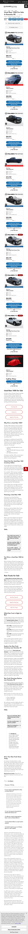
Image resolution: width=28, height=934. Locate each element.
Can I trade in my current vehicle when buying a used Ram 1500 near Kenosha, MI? (13, 537)
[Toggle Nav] (26, 6)
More (13, 58)
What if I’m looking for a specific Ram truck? (13, 726)
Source (6, 572)
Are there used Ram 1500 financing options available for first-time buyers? (13, 544)
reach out (10, 569)
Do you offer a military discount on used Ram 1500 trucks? (13, 549)
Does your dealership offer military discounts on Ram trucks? (13, 717)
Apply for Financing (14, 417)
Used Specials (14, 406)
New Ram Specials (14, 597)
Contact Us (14, 412)
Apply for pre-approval (17, 517)
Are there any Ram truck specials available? (13, 722)
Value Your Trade (14, 64)
